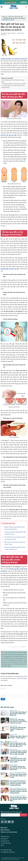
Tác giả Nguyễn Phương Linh (8, 852)
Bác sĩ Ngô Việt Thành (10, 33)
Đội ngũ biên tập (5, 841)
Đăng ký (23, 815)
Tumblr (25, 678)
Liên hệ (2, 845)
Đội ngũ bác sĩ (4, 839)
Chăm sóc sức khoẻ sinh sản (9, 832)
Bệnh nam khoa (12, 16)
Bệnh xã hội (4, 827)
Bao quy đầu (19, 16)
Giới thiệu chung (5, 836)
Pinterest (13, 678)
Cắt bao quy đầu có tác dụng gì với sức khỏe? (14, 83)
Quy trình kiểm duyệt (6, 843)
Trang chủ (4, 16)
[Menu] (1, 7)
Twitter (18, 678)
